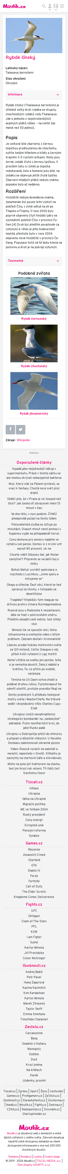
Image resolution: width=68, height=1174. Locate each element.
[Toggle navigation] (62, 6)
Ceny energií (34, 820)
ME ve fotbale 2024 (34, 810)
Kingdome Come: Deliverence (34, 897)
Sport (34, 1091)
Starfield (34, 860)
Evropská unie (34, 825)
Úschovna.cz (56, 1100)
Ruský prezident (34, 815)
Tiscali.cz (34, 782)
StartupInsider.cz (34, 1114)
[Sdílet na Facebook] (10, 429)
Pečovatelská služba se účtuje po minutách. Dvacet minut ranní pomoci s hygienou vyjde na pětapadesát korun (34, 529)
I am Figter (34, 937)
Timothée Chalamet (34, 1019)
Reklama (13, 1157)
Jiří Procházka (34, 953)
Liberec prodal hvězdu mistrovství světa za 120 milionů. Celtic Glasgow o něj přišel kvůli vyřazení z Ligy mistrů (34, 649)
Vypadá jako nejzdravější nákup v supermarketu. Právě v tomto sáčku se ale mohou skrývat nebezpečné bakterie (34, 473)
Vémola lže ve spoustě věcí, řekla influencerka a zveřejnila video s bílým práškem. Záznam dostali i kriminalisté (34, 634)
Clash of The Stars (34, 921)
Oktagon (34, 916)
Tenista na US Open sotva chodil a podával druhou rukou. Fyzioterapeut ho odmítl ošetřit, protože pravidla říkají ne (34, 684)
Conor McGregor (34, 958)
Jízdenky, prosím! (34, 1081)
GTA (34, 865)
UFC (34, 911)
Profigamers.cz (32, 1096)
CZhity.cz (13, 1109)
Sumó (34, 942)
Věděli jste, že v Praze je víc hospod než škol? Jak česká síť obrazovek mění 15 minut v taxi (34, 503)
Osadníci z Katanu (34, 1044)
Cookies (37, 1157)
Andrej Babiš (34, 972)
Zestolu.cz (34, 1027)
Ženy (43, 1091)
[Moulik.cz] (14, 6)
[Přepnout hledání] (44, 6)
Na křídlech (34, 1070)
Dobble (34, 1054)
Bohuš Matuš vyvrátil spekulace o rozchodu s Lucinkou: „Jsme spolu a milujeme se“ (34, 574)
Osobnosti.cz (34, 965)
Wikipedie (23, 440)
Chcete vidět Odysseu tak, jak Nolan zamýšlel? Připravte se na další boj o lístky (34, 559)
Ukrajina (34, 794)
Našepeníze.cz (31, 1109)
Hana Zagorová (34, 983)
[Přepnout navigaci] (50, 6)
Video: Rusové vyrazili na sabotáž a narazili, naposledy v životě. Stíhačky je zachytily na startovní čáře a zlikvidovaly (34, 753)
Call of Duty (34, 887)
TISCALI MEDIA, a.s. (49, 1161)
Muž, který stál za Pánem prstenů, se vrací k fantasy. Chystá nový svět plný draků (34, 488)
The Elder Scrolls (34, 892)
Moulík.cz (25, 1105)
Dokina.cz (55, 1105)
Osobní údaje (52, 1157)
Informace (34, 94)
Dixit (34, 1060)
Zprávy (23, 1091)
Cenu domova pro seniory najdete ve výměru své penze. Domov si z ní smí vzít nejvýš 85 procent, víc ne (34, 544)
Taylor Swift (34, 1009)
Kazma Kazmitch (34, 988)
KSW (34, 932)
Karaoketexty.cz (34, 1100)
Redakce (26, 1157)
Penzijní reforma (34, 831)
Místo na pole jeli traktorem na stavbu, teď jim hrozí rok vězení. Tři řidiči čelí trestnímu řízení (34, 768)
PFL (34, 927)
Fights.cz (34, 904)
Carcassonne (34, 1033)
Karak (34, 1075)
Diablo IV (34, 871)
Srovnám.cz (52, 1109)
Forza (34, 876)
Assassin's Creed (34, 855)
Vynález (34, 836)
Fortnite (34, 881)
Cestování (56, 1091)
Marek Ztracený (34, 1004)
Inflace (34, 788)
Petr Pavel (34, 977)
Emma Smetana (34, 1014)
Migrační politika (34, 804)
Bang (34, 1039)
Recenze (34, 850)
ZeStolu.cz (52, 1096)
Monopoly (34, 1049)
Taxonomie (34, 261)
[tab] (34, 94)
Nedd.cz (11, 1105)
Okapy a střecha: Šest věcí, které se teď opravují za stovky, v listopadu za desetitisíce (34, 589)
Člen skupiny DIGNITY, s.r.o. (34, 1165)
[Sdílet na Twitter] (20, 429)
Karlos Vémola (34, 948)
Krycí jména (34, 1065)
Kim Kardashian (34, 993)
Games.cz (34, 843)
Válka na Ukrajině (34, 799)
